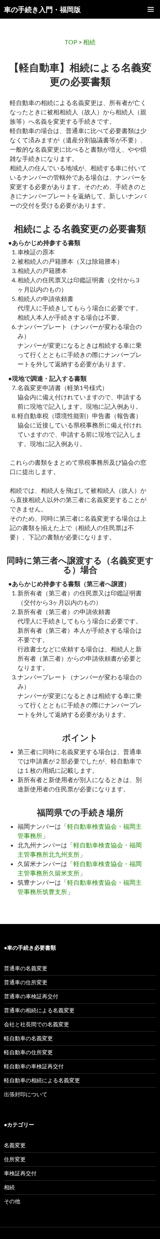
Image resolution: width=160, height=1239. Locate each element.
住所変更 (15, 1159)
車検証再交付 (20, 1173)
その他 (12, 1201)
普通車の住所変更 (25, 982)
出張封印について (25, 1094)
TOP (70, 42)
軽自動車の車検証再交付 (34, 1066)
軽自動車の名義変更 (28, 1038)
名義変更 (15, 1145)
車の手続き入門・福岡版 (42, 9)
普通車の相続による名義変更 (39, 1010)
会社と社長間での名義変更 (36, 1024)
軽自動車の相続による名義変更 (42, 1080)
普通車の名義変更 (25, 968)
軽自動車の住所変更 (28, 1052)
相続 (89, 42)
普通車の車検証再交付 (31, 996)
